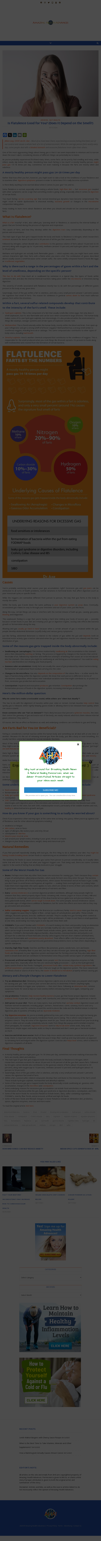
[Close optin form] (78, 744)
